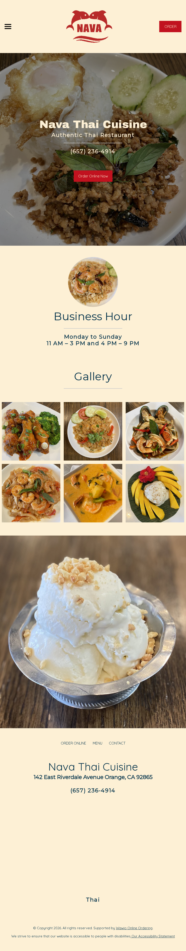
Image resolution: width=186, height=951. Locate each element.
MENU (97, 743)
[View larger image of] (31, 431)
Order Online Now (93, 176)
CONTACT (117, 743)
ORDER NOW (170, 28)
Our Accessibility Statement (153, 936)
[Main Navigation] (8, 26)
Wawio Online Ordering (134, 928)
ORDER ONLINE (73, 743)
